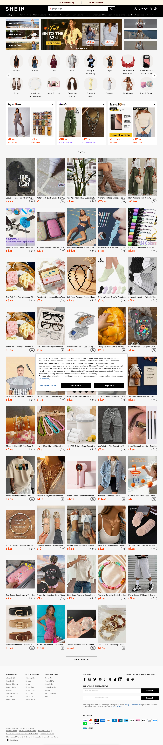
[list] (103, 679)
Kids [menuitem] (61, 15)
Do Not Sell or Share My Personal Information (22, 734)
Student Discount (12, 693)
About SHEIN (11, 678)
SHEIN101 (10, 696)
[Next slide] (119, 33)
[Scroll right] (156, 14)
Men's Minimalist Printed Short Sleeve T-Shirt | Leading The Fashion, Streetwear (20, 496)
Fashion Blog (11, 699)
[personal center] (135, 8)
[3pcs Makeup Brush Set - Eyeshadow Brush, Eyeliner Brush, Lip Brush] (142, 425)
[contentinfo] (121, 722)
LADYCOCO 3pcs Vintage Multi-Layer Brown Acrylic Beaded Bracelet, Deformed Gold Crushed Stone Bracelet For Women (112, 645)
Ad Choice (55, 737)
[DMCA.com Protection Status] (91, 728)
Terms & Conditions (47, 734)
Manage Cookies (44, 731)
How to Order (30, 687)
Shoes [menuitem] (88, 15)
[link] (41, 2)
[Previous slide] (43, 33)
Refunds (28, 684)
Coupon (47, 690)
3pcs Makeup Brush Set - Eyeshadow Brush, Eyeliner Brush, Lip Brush (142, 446)
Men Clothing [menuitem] (78, 15)
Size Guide (29, 693)
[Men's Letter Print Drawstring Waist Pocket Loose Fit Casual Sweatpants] (112, 425)
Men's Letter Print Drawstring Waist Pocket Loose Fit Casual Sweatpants (112, 446)
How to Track (30, 690)
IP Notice (27, 737)
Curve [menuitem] (68, 15)
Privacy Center (11, 731)
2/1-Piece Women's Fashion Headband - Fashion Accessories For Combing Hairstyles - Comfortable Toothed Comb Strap (81, 297)
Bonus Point (49, 684)
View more (80, 659)
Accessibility (37, 737)
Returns (28, 681)
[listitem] (20, 181)
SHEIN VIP (29, 696)
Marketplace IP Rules (13, 737)
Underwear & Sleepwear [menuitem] (102, 15)
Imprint (46, 737)
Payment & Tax (50, 681)
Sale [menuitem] (29, 15)
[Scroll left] (152, 14)
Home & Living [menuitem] (119, 15)
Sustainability (11, 681)
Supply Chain (11, 687)
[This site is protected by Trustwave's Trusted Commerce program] (85, 728)
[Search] (111, 9)
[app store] (128, 680)
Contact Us (48, 678)
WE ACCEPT (87, 716)
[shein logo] (15, 8)
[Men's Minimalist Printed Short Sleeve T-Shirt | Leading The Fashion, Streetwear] (20, 475)
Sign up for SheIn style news (95, 686)
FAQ (46, 696)
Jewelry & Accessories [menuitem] (136, 15)
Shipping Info (30, 678)
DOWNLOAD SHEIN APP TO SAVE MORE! (141, 674)
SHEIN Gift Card (50, 693)
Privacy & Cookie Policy (132, 705)
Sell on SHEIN (30, 699)
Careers (9, 690)
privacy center (117, 706)
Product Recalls (50, 687)
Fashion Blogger (12, 684)
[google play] (132, 680)
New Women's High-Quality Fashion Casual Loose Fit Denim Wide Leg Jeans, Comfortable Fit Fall (142, 198)
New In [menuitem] (22, 15)
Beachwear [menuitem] (53, 15)
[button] (150, 8)
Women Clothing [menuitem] (39, 15)
